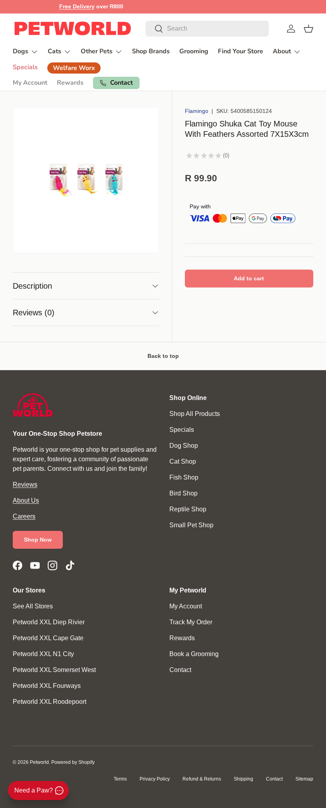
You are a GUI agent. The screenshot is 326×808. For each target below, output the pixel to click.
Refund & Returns (201, 779)
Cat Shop (182, 461)
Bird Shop (183, 493)
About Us (26, 500)
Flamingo (196, 111)
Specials (25, 67)
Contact (180, 669)
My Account (30, 82)
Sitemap (304, 779)
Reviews (25, 484)
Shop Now (38, 539)
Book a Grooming (194, 654)
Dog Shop (183, 445)
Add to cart (249, 278)
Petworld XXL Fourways (47, 685)
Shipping (243, 779)
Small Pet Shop (191, 525)
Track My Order (190, 622)
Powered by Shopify (73, 762)
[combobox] (207, 29)
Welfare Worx (74, 68)
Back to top (163, 356)
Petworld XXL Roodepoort (49, 701)
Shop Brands (151, 51)
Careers (24, 516)
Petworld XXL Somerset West (54, 669)
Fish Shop (183, 477)
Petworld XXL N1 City (43, 654)
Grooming (193, 51)
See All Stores (33, 606)
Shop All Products (194, 413)
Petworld (39, 762)
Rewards (70, 82)
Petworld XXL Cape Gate (48, 638)
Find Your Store (240, 51)
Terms (120, 779)
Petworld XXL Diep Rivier (49, 622)
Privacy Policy (155, 779)
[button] (308, 28)
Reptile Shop (187, 509)
